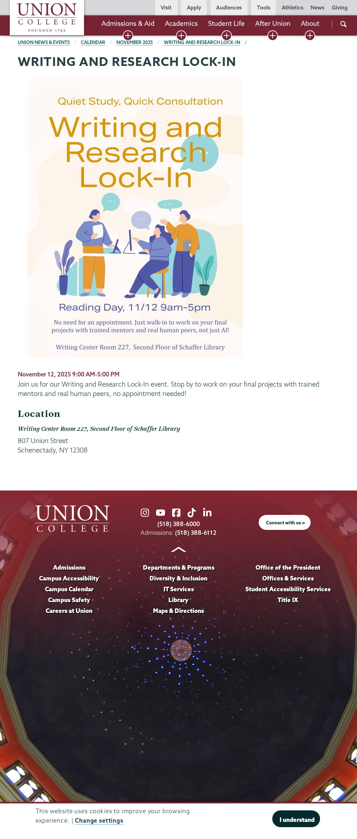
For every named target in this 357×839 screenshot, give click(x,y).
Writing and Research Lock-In (202, 42)
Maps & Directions (178, 610)
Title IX (288, 600)
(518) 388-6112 (196, 532)
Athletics (292, 7)
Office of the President (288, 567)
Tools (263, 7)
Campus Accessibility (69, 578)
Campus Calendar (69, 589)
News (317, 7)
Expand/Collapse (128, 35)
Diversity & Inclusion (178, 578)
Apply (194, 7)
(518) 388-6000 (178, 523)
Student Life (226, 23)
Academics (181, 23)
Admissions (69, 567)
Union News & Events (44, 42)
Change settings (99, 820)
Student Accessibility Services (288, 589)
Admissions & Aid (127, 23)
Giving (340, 7)
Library (178, 600)
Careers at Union (69, 610)
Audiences (229, 7)
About (310, 23)
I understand (297, 819)
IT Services (179, 589)
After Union (272, 23)
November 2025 (134, 42)
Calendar (93, 42)
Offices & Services (288, 578)
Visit (166, 7)
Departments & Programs (178, 567)
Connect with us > (285, 522)
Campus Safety (69, 600)
